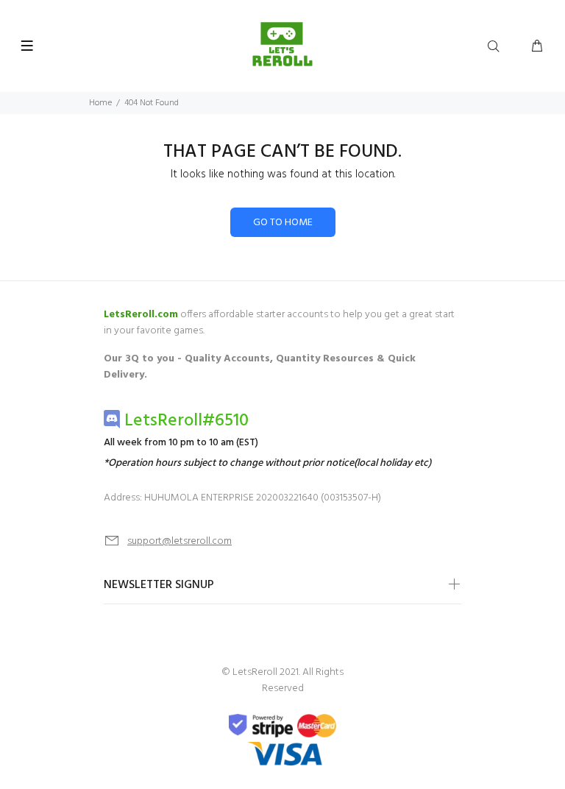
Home (100, 103)
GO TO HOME (283, 222)
